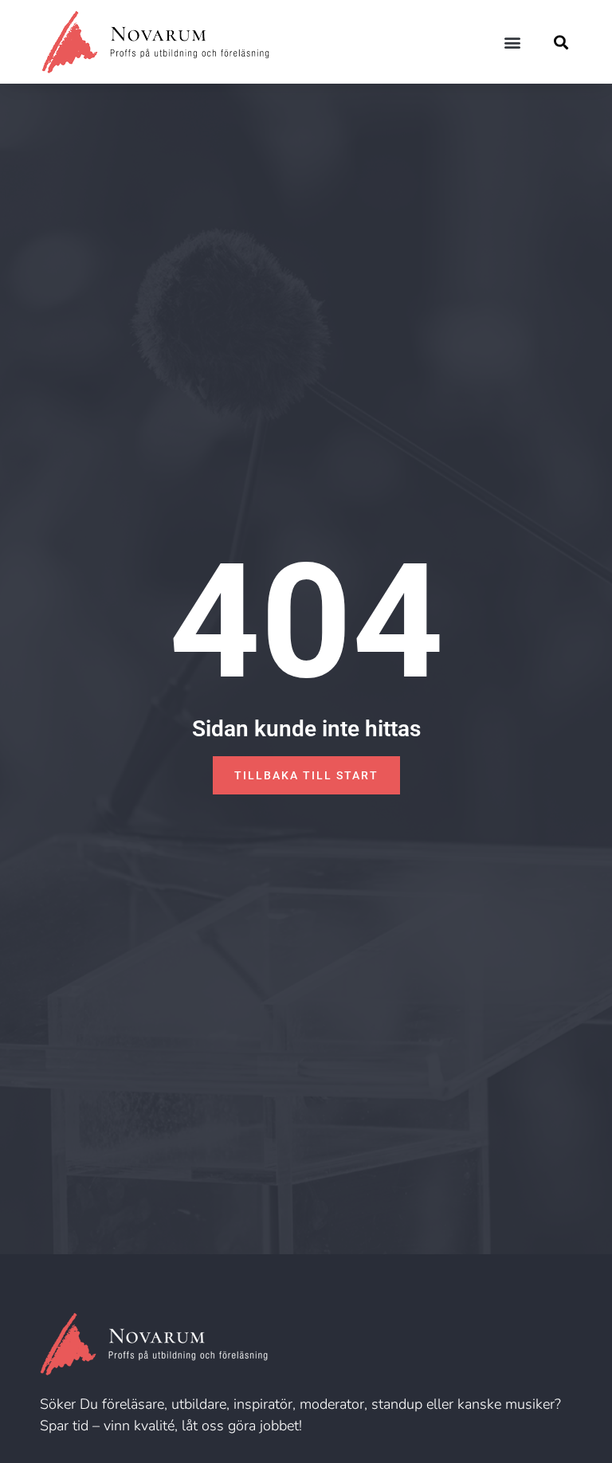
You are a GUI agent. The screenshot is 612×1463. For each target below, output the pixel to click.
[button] (513, 42)
